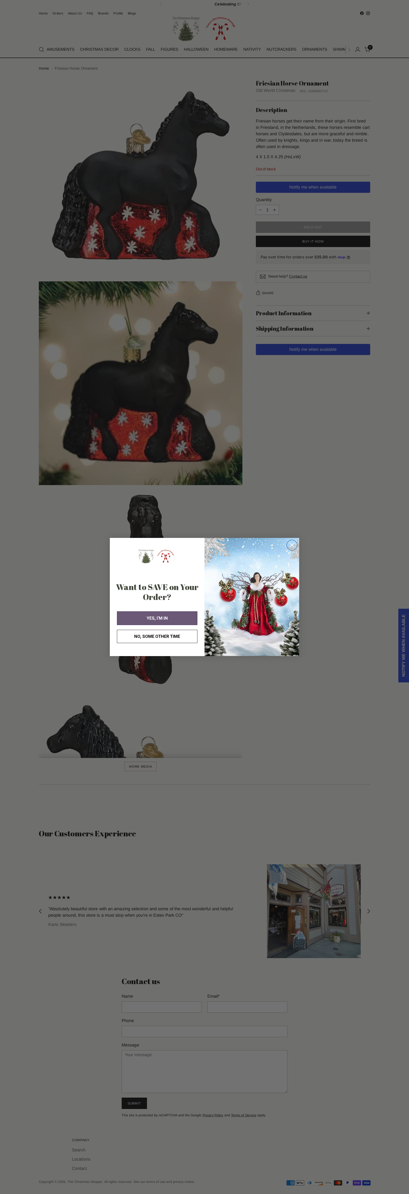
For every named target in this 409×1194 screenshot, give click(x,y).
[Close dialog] (292, 545)
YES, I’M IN (157, 618)
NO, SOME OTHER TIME (157, 636)
